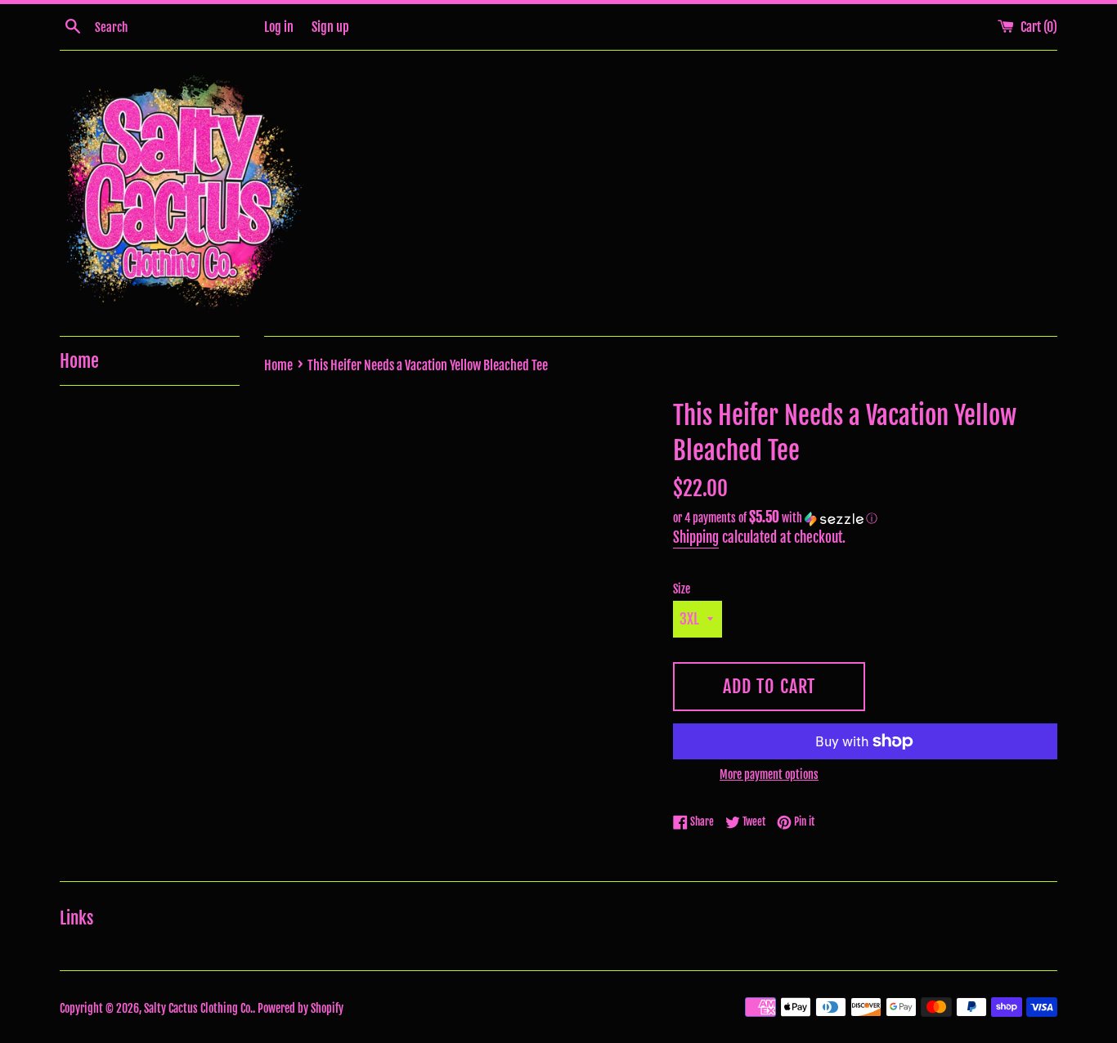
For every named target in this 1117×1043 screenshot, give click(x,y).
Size (681, 589)
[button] (865, 518)
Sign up (330, 27)
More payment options (769, 774)
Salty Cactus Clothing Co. (198, 1008)
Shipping (696, 537)
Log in (279, 27)
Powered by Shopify (300, 1008)
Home (79, 361)
